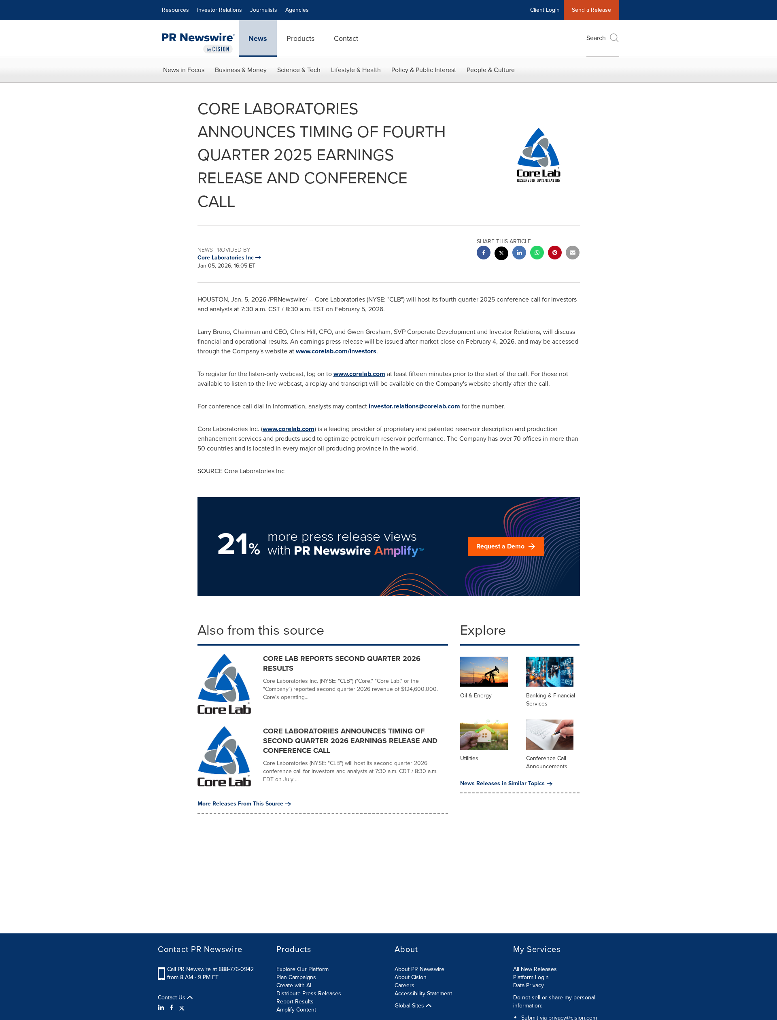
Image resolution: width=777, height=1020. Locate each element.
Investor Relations (219, 10)
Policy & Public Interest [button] (423, 69)
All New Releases (535, 969)
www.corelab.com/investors (336, 351)
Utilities (469, 758)
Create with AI (293, 985)
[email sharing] (573, 253)
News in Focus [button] (183, 69)
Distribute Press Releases (308, 993)
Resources (175, 10)
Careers (404, 985)
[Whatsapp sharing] (537, 253)
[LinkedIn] (162, 1008)
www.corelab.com (359, 373)
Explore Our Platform (302, 969)
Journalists (263, 10)
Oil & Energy (476, 695)
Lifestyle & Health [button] (356, 69)
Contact (346, 38)
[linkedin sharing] (519, 253)
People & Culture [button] (491, 69)
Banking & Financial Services (550, 699)
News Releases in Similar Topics (502, 784)
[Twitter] (182, 1008)
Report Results (295, 1001)
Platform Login (531, 977)
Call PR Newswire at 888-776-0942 (210, 969)
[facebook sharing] (483, 253)
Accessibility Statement (423, 993)
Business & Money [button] (241, 69)
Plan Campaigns (296, 977)
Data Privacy (528, 985)
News (257, 38)
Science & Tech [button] (299, 69)
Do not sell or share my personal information (554, 1001)
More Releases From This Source (240, 804)
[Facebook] (171, 1008)
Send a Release (591, 10)
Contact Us (172, 998)
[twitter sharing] (501, 254)
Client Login (545, 10)
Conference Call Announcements (546, 762)
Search (596, 37)
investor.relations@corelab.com (414, 406)
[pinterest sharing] (555, 253)
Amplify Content (296, 1009)
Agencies (297, 10)
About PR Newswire (419, 969)
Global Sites (410, 1006)
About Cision (411, 977)
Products (300, 38)
